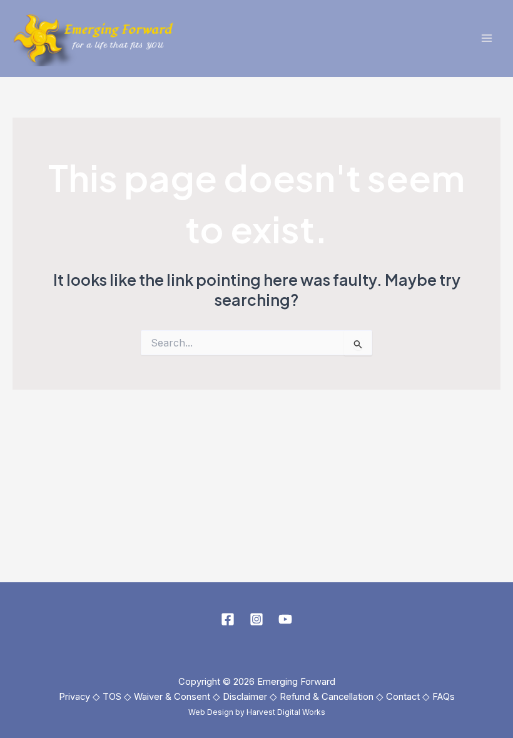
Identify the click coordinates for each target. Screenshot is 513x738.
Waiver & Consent (172, 696)
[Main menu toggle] (486, 38)
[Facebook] (228, 619)
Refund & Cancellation (326, 696)
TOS (112, 696)
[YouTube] (285, 619)
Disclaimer (245, 696)
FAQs (443, 696)
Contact (403, 696)
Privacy (74, 696)
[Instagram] (256, 619)
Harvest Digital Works (285, 712)
